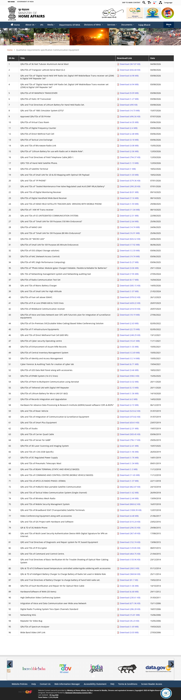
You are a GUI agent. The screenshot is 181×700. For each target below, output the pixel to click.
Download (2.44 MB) (129, 498)
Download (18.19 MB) (130, 314)
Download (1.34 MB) (129, 463)
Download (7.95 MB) (129, 274)
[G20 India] (134, 13)
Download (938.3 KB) (129, 376)
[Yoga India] (152, 13)
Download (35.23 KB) (129, 620)
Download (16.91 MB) (130, 233)
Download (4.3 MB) (128, 399)
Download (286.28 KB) (130, 609)
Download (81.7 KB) (129, 580)
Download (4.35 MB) (129, 122)
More (168, 24)
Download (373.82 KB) (130, 416)
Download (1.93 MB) (129, 204)
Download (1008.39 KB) (130, 510)
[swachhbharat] (112, 13)
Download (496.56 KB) (130, 116)
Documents (127, 24)
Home (10, 50)
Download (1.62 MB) (129, 492)
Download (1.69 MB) (129, 626)
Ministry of (31, 13)
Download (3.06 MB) (129, 268)
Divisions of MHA (93, 24)
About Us (30, 24)
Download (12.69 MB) (130, 352)
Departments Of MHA (69, 24)
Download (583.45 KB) (130, 434)
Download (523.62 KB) (130, 411)
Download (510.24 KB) (130, 521)
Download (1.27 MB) (129, 99)
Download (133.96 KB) (130, 559)
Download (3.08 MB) (129, 145)
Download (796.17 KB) (130, 440)
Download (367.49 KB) (130, 533)
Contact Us (45, 684)
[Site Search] (144, 2)
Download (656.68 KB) (130, 70)
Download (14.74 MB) (130, 227)
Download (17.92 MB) (130, 244)
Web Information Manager (67, 684)
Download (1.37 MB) (129, 481)
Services (112, 24)
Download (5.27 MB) (129, 262)
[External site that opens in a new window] (34, 668)
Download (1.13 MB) (129, 163)
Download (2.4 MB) (128, 128)
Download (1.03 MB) (129, 174)
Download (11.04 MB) (130, 209)
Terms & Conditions (127, 684)
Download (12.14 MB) (130, 358)
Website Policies (19, 684)
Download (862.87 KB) (130, 486)
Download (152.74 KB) (130, 542)
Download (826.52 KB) (130, 239)
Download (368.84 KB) (130, 574)
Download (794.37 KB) (130, 157)
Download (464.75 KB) (130, 553)
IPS (41, 24)
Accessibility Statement (95, 684)
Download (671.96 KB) (130, 603)
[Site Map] (160, 2)
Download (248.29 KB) (130, 335)
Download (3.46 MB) (129, 370)
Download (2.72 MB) (129, 405)
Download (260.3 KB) (129, 568)
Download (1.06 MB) (129, 585)
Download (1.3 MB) (128, 469)
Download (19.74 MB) (130, 256)
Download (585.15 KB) (130, 285)
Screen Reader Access (151, 684)
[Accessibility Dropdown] (149, 2)
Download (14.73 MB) (130, 110)
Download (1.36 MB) (129, 393)
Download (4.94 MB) (129, 84)
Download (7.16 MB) (129, 198)
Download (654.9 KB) (129, 422)
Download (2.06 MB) (129, 151)
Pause (93, 675)
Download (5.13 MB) (129, 387)
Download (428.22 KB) (130, 303)
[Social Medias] (155, 2)
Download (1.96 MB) (129, 451)
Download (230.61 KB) (130, 597)
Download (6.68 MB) (129, 591)
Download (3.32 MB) (129, 381)
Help (33, 684)
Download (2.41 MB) (129, 445)
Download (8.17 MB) (129, 279)
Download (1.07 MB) (129, 291)
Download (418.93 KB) (130, 308)
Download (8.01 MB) (129, 192)
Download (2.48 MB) (129, 133)
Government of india (25, 2)
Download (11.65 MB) (130, 475)
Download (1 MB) (128, 169)
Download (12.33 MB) (130, 250)
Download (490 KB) (128, 104)
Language (168, 2)
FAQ (112, 684)
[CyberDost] (167, 13)
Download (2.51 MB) (129, 215)
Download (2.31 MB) (129, 428)
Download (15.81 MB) (130, 615)
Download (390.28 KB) (130, 186)
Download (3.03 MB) (129, 632)
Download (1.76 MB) (129, 457)
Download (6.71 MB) (129, 364)
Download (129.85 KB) (130, 548)
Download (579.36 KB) (130, 180)
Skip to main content (131, 2)
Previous (10, 664)
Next (171, 664)
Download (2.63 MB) (129, 323)
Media (51, 24)
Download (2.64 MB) (129, 221)
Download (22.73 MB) (130, 329)
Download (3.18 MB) (129, 139)
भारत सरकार (11, 2)
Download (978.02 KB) (130, 297)
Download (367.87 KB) (130, 64)
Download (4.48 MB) (129, 516)
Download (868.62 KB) (130, 504)
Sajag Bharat (144, 24)
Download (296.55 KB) (130, 527)
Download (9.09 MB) (129, 93)
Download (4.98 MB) (129, 75)
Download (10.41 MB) (130, 341)
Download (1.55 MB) (129, 346)
